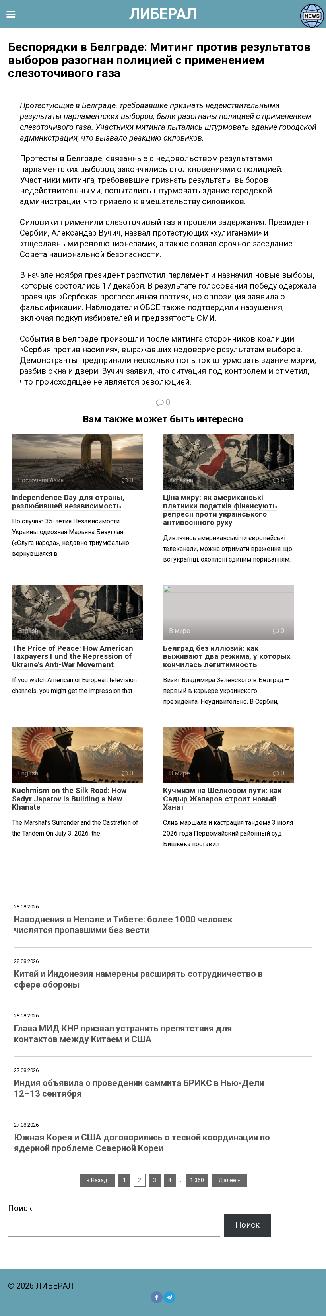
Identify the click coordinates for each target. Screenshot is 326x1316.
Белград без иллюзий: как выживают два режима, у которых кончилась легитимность (227, 657)
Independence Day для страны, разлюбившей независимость (68, 501)
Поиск (20, 1208)
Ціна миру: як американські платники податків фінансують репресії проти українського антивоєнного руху (220, 510)
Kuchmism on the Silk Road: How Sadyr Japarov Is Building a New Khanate (69, 799)
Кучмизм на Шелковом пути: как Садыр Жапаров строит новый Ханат (222, 799)
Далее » (229, 1180)
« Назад (97, 1180)
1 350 (197, 1180)
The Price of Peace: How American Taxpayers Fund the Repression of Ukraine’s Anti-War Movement (72, 657)
